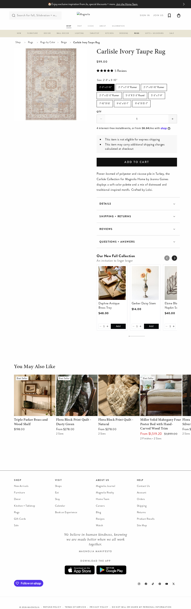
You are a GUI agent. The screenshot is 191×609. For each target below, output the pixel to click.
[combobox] (35, 15)
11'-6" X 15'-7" (141, 102)
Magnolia (33, 607)
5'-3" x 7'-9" (156, 94)
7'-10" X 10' (105, 102)
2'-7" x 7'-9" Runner (128, 86)
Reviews (106, 229)
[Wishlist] (169, 15)
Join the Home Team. (127, 4)
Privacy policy (99, 607)
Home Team (102, 499)
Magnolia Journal (105, 486)
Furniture (19, 492)
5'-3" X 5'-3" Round (135, 94)
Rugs (30, 42)
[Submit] (13, 15)
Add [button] (118, 326)
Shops (58, 486)
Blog (98, 512)
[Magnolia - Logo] (95, 15)
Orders (141, 499)
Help (140, 480)
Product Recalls (146, 519)
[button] (19, 34)
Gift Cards (20, 519)
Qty (99, 111)
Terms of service (75, 607)
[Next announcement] (184, 4)
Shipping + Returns (115, 216)
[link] (112, 283)
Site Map (142, 525)
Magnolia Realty (105, 492)
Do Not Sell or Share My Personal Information (142, 607)
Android (111, 570)
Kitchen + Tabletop (24, 506)
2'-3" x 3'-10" (105, 86)
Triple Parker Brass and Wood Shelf (32, 380)
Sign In (145, 15)
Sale (16, 525)
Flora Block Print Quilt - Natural (114, 380)
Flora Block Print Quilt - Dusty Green (76, 380)
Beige (64, 42)
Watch (99, 525)
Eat (57, 492)
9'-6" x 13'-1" (122, 102)
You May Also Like (34, 367)
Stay (57, 499)
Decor (17, 499)
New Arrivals (21, 486)
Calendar (60, 506)
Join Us (158, 15)
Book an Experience (66, 512)
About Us (102, 480)
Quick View (34, 412)
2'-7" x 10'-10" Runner (154, 86)
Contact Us (143, 486)
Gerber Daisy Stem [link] (144, 303)
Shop (18, 42)
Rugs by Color (47, 42)
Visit (58, 480)
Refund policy (52, 607)
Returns (141, 512)
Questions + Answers (117, 241)
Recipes (100, 519)
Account (141, 492)
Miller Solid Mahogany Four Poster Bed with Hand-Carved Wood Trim (159, 382)
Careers (100, 506)
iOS (80, 570)
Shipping (142, 506)
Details (105, 203)
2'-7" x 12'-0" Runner (109, 94)
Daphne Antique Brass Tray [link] (108, 305)
